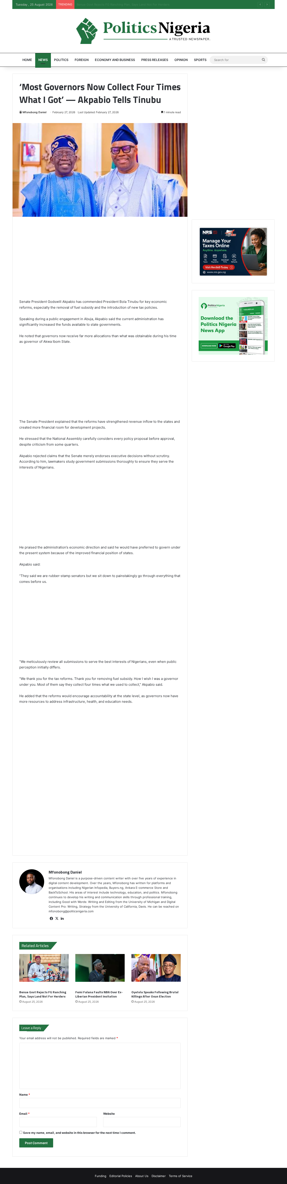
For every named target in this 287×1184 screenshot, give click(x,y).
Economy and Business (115, 60)
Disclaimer (159, 1176)
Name (24, 1094)
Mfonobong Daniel (34, 112)
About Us (141, 1176)
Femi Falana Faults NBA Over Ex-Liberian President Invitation (119, 4)
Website (109, 1113)
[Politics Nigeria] (143, 31)
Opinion (181, 60)
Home (27, 60)
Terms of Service (180, 1176)
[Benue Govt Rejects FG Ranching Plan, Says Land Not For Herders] (44, 971)
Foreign (82, 60)
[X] (56, 918)
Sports (200, 60)
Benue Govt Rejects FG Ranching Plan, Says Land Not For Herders (42, 994)
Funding (100, 1176)
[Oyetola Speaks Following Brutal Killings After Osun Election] (156, 971)
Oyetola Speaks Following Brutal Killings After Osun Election (154, 994)
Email (24, 1113)
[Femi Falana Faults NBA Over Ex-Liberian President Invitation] (100, 971)
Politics (61, 60)
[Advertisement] (100, 261)
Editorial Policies (120, 1176)
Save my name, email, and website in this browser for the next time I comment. (79, 1132)
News (43, 60)
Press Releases (154, 60)
